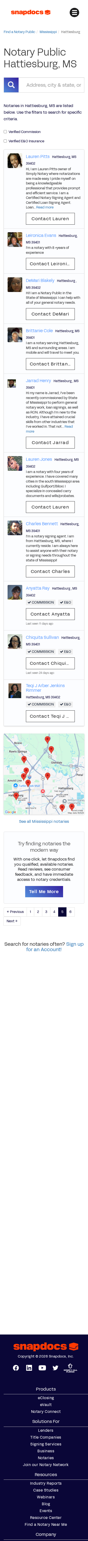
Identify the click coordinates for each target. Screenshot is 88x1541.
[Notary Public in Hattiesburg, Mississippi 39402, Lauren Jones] (15, 463)
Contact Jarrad (50, 442)
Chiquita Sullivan (42, 637)
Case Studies (45, 1490)
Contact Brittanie (51, 364)
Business (45, 1451)
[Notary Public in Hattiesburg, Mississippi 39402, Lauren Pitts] (15, 160)
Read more (45, 207)
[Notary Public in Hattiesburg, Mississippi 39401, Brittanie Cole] (15, 334)
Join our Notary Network (46, 1465)
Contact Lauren (50, 219)
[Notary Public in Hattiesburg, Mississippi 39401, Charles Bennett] (15, 528)
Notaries (46, 1458)
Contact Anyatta (50, 614)
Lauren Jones (39, 459)
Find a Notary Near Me (46, 1524)
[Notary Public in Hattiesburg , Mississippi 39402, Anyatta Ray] (15, 592)
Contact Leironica (51, 264)
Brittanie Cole (39, 331)
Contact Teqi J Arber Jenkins (52, 716)
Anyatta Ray (38, 588)
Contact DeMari (50, 314)
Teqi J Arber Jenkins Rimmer (45, 688)
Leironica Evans (41, 235)
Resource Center (46, 1518)
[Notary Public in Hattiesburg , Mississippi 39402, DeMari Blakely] (15, 284)
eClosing (46, 1398)
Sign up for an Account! (55, 947)
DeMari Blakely (40, 280)
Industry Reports (46, 1483)
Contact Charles (50, 571)
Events (46, 1511)
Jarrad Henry (38, 381)
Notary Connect (46, 1411)
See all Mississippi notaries (44, 821)
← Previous (15, 912)
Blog (46, 1504)
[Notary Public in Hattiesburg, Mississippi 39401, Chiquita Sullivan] (15, 641)
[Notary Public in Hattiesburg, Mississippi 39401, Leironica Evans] (15, 239)
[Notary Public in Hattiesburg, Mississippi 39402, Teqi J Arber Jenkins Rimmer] (15, 690)
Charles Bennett (42, 524)
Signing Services (45, 1444)
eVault (46, 1405)
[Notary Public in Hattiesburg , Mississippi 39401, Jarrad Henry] (12, 384)
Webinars (46, 1497)
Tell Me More (44, 891)
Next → (12, 921)
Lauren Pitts (38, 156)
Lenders (46, 1430)
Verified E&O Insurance (26, 141)
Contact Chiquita (50, 663)
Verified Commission (25, 132)
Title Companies (45, 1437)
